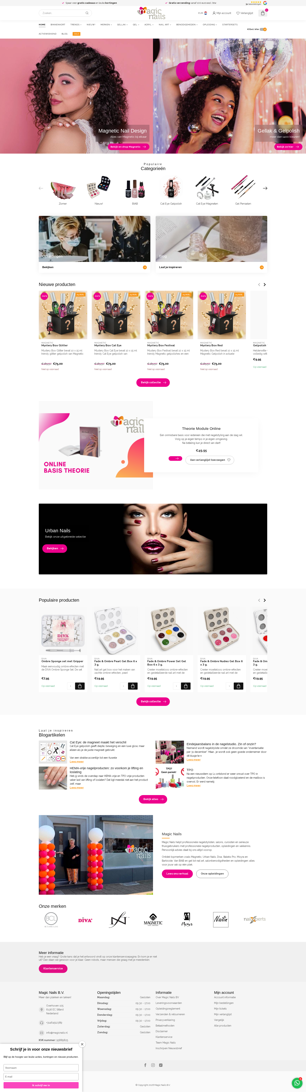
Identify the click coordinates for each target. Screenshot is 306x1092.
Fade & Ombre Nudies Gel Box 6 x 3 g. (221, 663)
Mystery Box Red (211, 345)
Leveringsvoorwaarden (169, 1003)
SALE (76, 34)
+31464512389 (54, 1022)
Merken (105, 25)
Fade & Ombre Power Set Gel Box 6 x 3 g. (166, 663)
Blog (64, 34)
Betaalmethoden (165, 1025)
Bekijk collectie (151, 382)
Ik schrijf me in (41, 1085)
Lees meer (77, 761)
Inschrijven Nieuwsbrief (169, 1048)
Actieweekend (47, 34)
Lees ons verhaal (177, 873)
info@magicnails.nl (57, 1032)
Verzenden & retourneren (170, 1014)
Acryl (148, 25)
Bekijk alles (150, 799)
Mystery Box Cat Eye (107, 345)
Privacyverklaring (165, 1020)
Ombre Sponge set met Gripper (62, 661)
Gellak (121, 25)
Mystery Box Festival (161, 345)
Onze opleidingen (212, 873)
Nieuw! (91, 25)
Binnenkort (58, 25)
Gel (135, 25)
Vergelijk (219, 1020)
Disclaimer (162, 1031)
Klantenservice (53, 968)
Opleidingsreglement (168, 1008)
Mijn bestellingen (224, 1003)
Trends (75, 25)
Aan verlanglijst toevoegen (207, 459)
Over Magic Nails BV (167, 997)
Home (42, 25)
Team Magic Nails (166, 1042)
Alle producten (222, 1025)
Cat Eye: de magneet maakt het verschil (98, 742)
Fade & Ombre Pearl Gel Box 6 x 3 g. (115, 663)
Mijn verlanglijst (223, 1014)
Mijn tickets (220, 1008)
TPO (190, 770)
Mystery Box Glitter (54, 345)
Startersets (230, 25)
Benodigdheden (186, 25)
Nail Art (164, 25)
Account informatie (225, 997)
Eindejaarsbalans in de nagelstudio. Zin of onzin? (221, 744)
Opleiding (209, 25)
